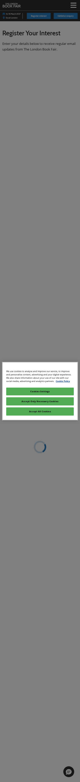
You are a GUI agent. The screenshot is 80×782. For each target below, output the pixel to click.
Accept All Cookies (40, 411)
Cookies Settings (40, 391)
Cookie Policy (63, 381)
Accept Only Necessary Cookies (40, 401)
